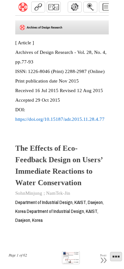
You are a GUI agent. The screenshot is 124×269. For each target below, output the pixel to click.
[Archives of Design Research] (23, 7)
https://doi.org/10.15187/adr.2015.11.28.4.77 (60, 119)
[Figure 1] (71, 258)
